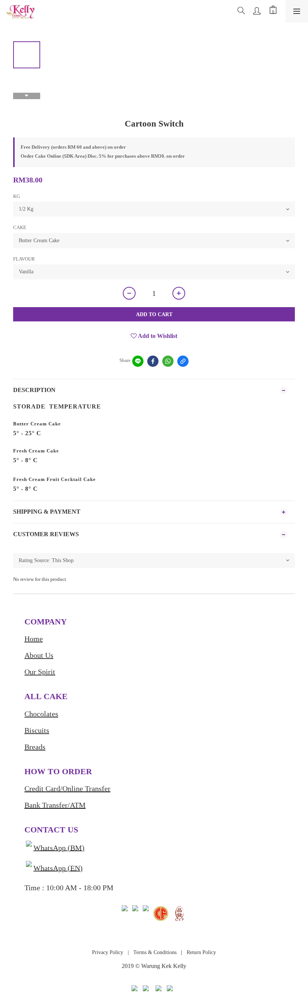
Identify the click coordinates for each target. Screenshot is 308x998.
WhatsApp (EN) (58, 868)
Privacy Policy (107, 952)
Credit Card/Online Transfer (67, 788)
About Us (38, 655)
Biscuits (36, 730)
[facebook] (153, 361)
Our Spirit (39, 672)
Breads (34, 747)
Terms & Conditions (154, 952)
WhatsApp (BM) (59, 847)
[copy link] (183, 361)
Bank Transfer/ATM (55, 805)
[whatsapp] (168, 361)
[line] (137, 361)
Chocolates (41, 714)
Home (33, 639)
